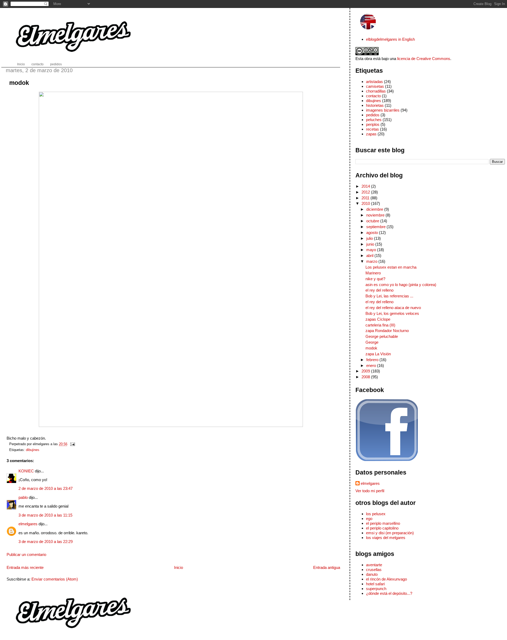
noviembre (376, 215)
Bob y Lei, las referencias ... (389, 296)
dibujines (32, 450)
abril (370, 255)
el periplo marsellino (383, 523)
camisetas (375, 86)
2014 (366, 186)
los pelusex (376, 514)
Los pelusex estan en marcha (390, 267)
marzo (372, 261)
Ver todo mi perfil (369, 491)
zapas (371, 134)
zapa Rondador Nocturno (387, 330)
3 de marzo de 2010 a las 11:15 (45, 515)
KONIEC (26, 471)
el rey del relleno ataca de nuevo (393, 307)
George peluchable (381, 336)
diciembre (375, 209)
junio (370, 244)
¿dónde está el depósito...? (389, 593)
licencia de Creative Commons (423, 58)
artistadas (374, 81)
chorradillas (376, 91)
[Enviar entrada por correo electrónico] (71, 444)
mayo (371, 249)
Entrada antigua (326, 567)
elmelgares (27, 524)
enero (371, 365)
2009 (366, 371)
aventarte (374, 565)
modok (19, 82)
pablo (23, 497)
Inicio (178, 567)
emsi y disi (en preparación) (390, 533)
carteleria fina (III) (380, 325)
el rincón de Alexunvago (386, 579)
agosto (372, 232)
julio (370, 238)
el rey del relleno (379, 290)
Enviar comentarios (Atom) (54, 579)
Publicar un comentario (26, 554)
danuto (372, 574)
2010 (366, 203)
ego (369, 518)
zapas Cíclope (377, 319)
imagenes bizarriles (383, 110)
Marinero (373, 273)
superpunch (376, 588)
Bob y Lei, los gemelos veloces (392, 313)
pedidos (372, 115)
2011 (366, 198)
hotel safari (375, 584)
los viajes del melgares (385, 537)
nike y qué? (375, 279)
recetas (372, 129)
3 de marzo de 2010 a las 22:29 (45, 541)
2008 (366, 377)
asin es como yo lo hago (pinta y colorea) (400, 284)
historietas (375, 105)
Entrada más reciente (25, 567)
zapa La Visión (378, 354)
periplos (372, 124)
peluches (374, 119)
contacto (373, 96)
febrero (372, 359)
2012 (366, 192)
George (371, 342)
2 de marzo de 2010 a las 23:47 (45, 488)
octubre (373, 221)
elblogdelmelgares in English (390, 39)
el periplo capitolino (382, 528)
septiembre (376, 226)
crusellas (374, 569)
